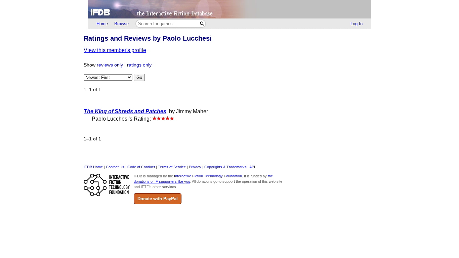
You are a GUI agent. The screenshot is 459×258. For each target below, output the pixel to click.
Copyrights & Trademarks (225, 167)
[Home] (229, 9)
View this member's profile (115, 50)
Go (139, 77)
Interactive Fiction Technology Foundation (208, 176)
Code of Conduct (141, 167)
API (252, 167)
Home (102, 23)
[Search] (202, 23)
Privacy (195, 167)
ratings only (139, 65)
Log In (356, 23)
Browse (121, 23)
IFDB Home (93, 167)
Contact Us (115, 167)
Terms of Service (172, 167)
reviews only (110, 65)
